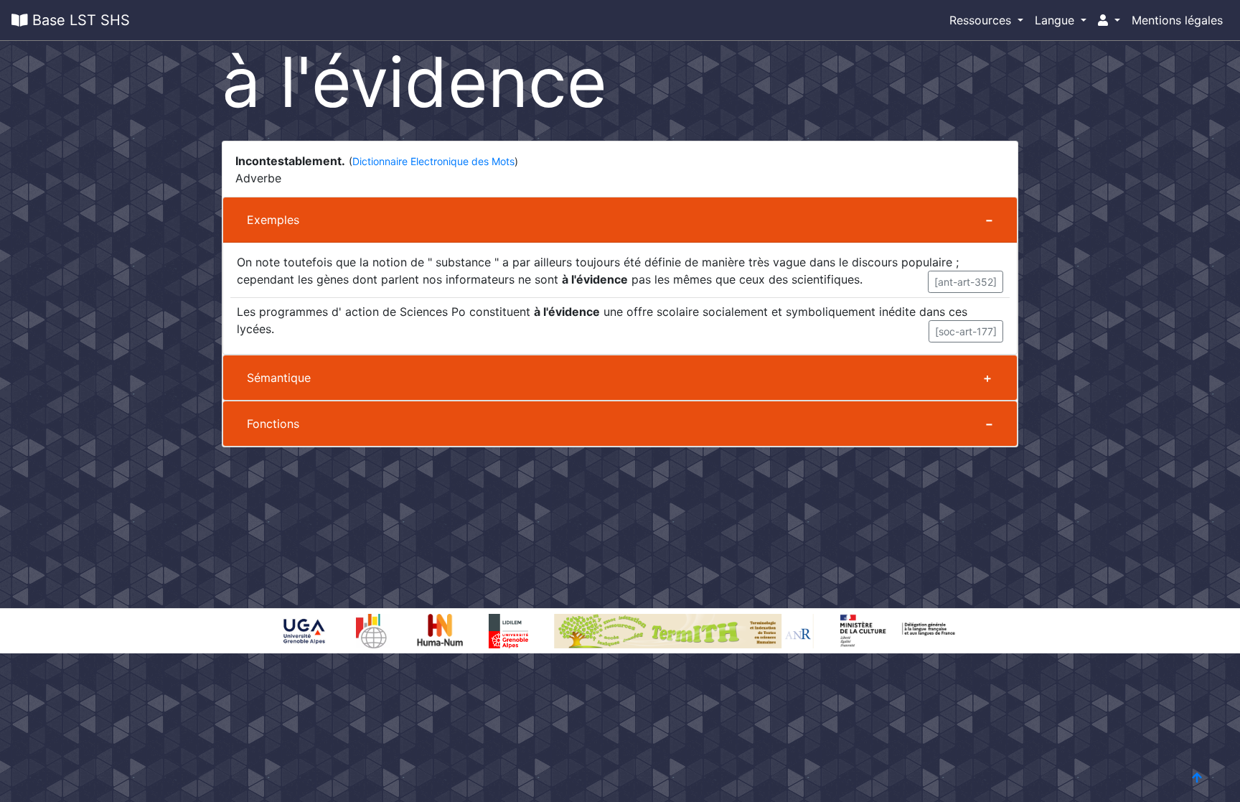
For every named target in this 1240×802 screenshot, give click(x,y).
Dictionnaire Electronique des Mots (433, 161)
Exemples (273, 220)
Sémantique (279, 377)
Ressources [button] (982, 20)
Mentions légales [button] (1177, 20)
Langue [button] (1056, 20)
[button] (1109, 20)
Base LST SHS (79, 20)
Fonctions (273, 423)
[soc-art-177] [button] (966, 331)
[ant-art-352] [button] (965, 282)
